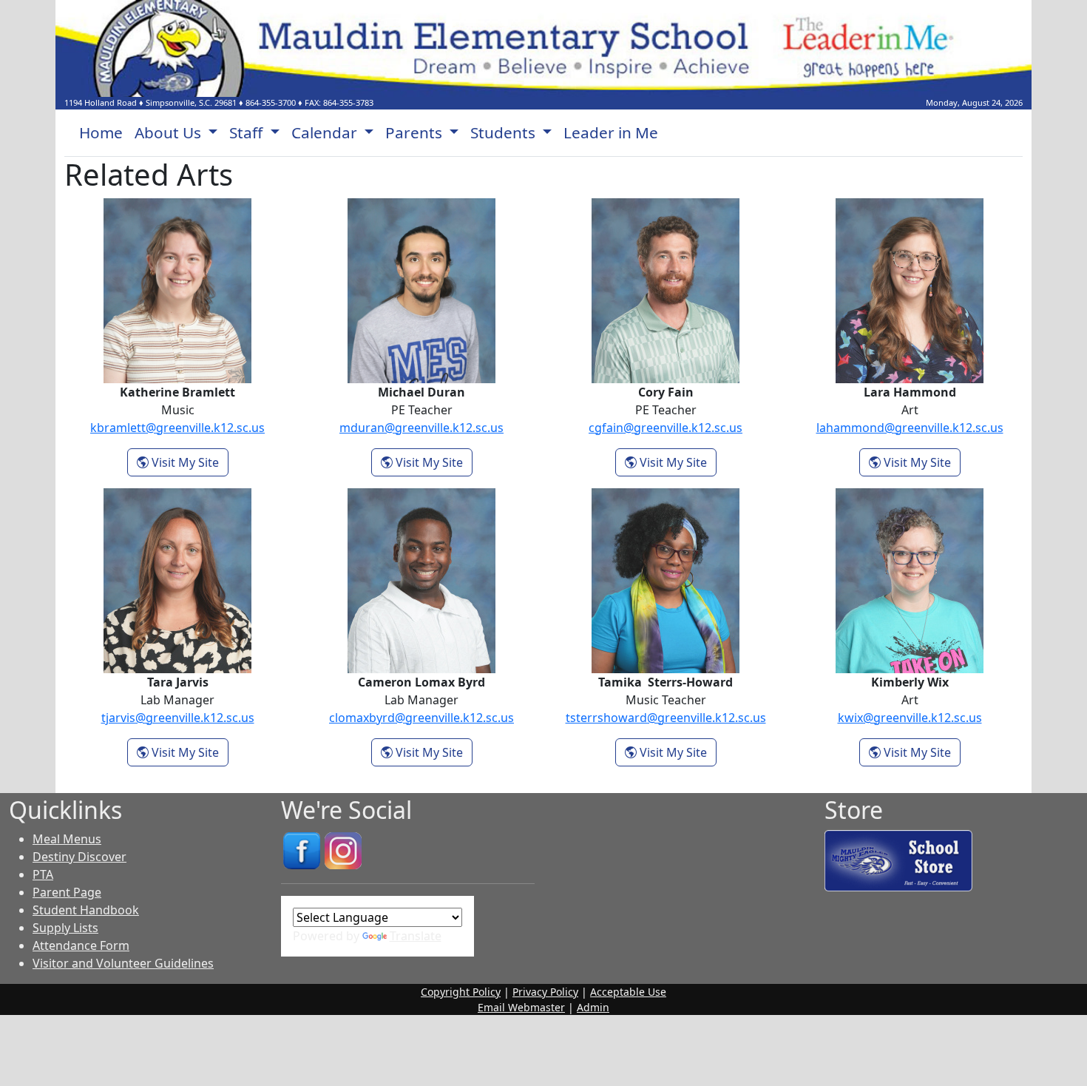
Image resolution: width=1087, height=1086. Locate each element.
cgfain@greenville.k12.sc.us (665, 427)
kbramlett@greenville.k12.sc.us (177, 427)
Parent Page (67, 892)
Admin (593, 1007)
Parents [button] (415, 132)
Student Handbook (86, 910)
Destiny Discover (79, 857)
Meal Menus (67, 839)
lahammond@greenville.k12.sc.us (909, 427)
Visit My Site (188, 462)
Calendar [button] (326, 132)
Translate (415, 936)
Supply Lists (65, 928)
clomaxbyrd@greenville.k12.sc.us (421, 717)
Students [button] (504, 132)
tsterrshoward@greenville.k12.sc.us (666, 717)
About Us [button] (170, 132)
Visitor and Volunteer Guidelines (123, 963)
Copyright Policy (461, 992)
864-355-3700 (270, 102)
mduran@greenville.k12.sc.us (421, 427)
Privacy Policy (545, 992)
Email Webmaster (521, 1007)
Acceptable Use (628, 992)
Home (101, 132)
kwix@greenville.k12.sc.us (910, 717)
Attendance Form (81, 945)
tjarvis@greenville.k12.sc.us (177, 717)
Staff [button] (247, 132)
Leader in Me (610, 132)
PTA (43, 874)
